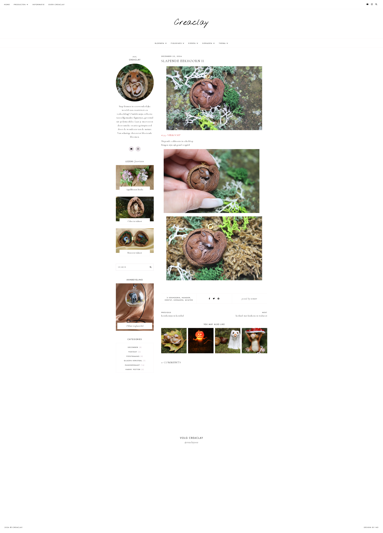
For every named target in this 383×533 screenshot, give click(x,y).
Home (7, 4)
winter (189, 300)
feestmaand (134, 356)
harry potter (134, 369)
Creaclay (191, 23)
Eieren (192, 43)
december (134, 347)
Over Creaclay (56, 4)
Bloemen (159, 43)
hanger (186, 297)
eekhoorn (174, 297)
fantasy (134, 352)
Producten (20, 4)
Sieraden (207, 43)
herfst (168, 300)
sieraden (179, 300)
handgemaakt (134, 365)
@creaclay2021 (191, 442)
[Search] (150, 267)
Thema (222, 43)
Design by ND (371, 527)
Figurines (176, 43)
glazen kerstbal (134, 360)
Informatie (38, 4)
